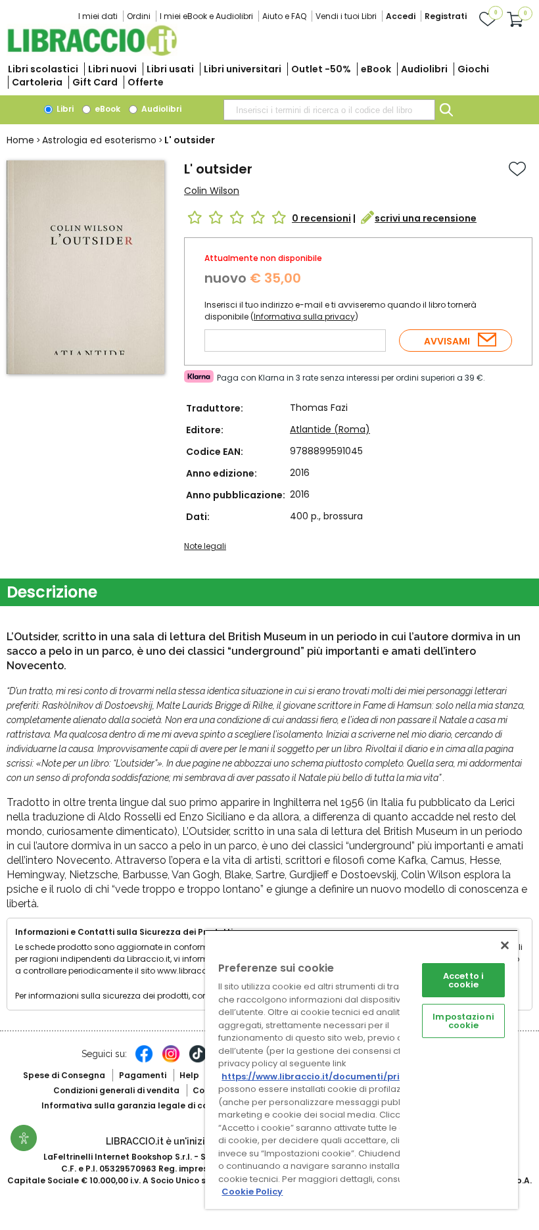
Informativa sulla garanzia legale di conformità (143, 1105)
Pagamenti (142, 1075)
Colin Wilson (211, 190)
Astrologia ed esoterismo (99, 140)
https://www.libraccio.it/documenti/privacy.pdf (331, 1076)
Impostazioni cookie (463, 1020)
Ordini (139, 16)
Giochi (473, 69)
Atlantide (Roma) (330, 429)
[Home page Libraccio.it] (92, 53)
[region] (361, 1069)
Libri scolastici (43, 69)
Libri (64, 108)
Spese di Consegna (64, 1075)
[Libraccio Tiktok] (198, 1060)
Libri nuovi (112, 69)
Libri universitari (242, 69)
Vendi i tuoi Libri (346, 16)
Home (20, 140)
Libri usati (170, 69)
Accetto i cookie (463, 980)
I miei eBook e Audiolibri (206, 16)
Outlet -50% (321, 69)
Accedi (400, 16)
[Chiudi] (505, 945)
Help (189, 1075)
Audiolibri (424, 69)
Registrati (446, 16)
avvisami (447, 341)
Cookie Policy (252, 1191)
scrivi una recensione (426, 218)
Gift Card (95, 82)
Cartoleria (37, 82)
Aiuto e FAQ (284, 16)
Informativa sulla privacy (304, 316)
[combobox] (329, 109)
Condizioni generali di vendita (116, 1090)
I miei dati (98, 16)
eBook (376, 69)
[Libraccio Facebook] (144, 1060)
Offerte (146, 82)
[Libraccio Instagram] (171, 1060)
